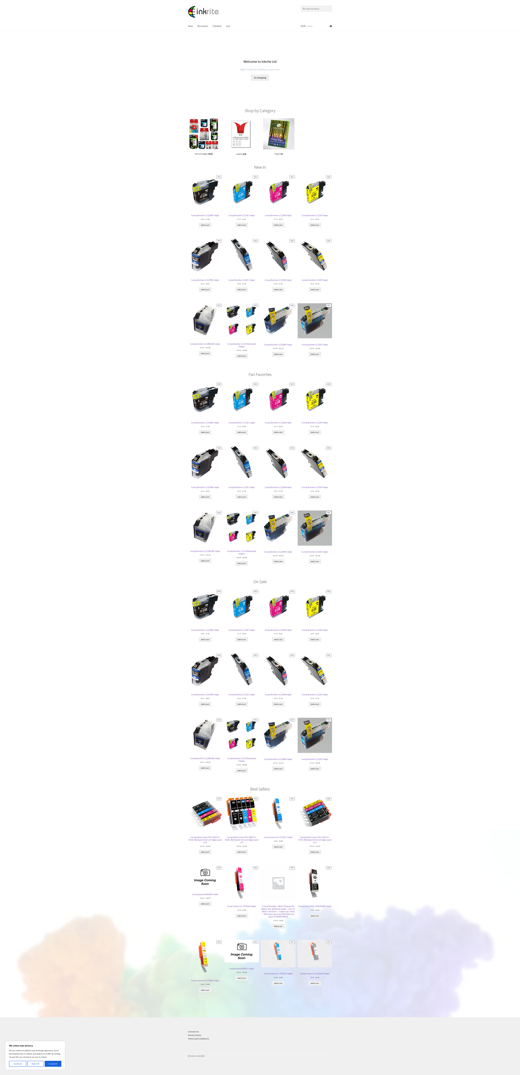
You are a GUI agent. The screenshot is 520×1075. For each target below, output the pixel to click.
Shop (190, 26)
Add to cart (205, 225)
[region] (35, 1055)
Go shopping (260, 77)
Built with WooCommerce (200, 1059)
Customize (17, 1064)
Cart (228, 26)
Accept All (53, 1064)
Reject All (35, 1064)
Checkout (217, 26)
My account (202, 26)
